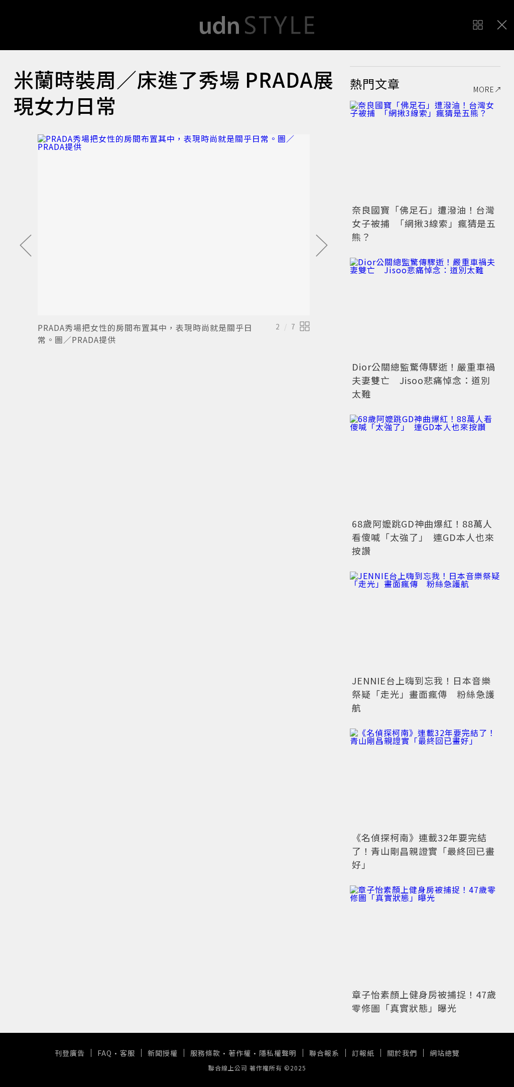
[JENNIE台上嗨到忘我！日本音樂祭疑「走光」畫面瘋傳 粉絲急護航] (425, 622)
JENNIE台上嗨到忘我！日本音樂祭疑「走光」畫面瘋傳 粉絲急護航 (423, 694)
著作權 (239, 1052)
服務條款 (205, 1052)
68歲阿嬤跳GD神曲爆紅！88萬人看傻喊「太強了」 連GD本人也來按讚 (423, 537)
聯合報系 (324, 1053)
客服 (127, 1052)
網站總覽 (445, 1053)
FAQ (104, 1052)
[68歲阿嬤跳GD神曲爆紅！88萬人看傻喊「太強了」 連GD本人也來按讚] (425, 465)
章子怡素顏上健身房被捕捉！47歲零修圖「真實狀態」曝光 (424, 1001)
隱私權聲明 (278, 1052)
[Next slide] (322, 246)
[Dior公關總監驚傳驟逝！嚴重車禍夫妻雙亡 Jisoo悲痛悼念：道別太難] (425, 308)
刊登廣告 (70, 1053)
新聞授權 (163, 1053)
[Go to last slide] (26, 246)
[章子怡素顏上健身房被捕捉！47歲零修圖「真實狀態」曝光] (425, 935)
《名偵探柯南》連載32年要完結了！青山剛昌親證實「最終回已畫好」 (423, 851)
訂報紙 (363, 1053)
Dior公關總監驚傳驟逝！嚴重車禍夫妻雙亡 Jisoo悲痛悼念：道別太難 (423, 380)
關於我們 (402, 1053)
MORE (483, 89)
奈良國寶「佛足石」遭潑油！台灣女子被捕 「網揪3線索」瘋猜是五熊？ (424, 223)
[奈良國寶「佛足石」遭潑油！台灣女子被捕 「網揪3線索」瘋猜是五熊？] (425, 151)
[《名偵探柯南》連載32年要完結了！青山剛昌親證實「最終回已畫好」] (425, 779)
